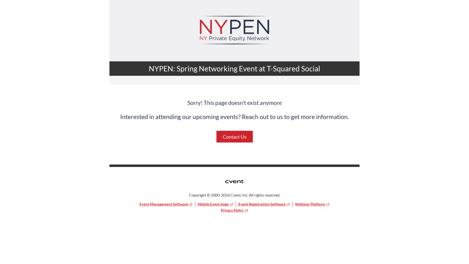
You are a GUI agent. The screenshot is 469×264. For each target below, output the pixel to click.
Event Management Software (163, 204)
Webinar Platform (310, 204)
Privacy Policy (232, 210)
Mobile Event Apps (213, 204)
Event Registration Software (262, 204)
